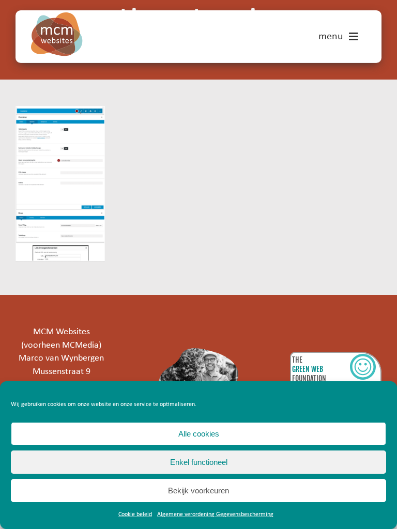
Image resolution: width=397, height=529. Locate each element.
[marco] (199, 352)
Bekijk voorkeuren (198, 490)
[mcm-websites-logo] (57, 17)
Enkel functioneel (198, 462)
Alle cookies (198, 433)
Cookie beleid (135, 514)
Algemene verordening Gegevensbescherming (215, 514)
